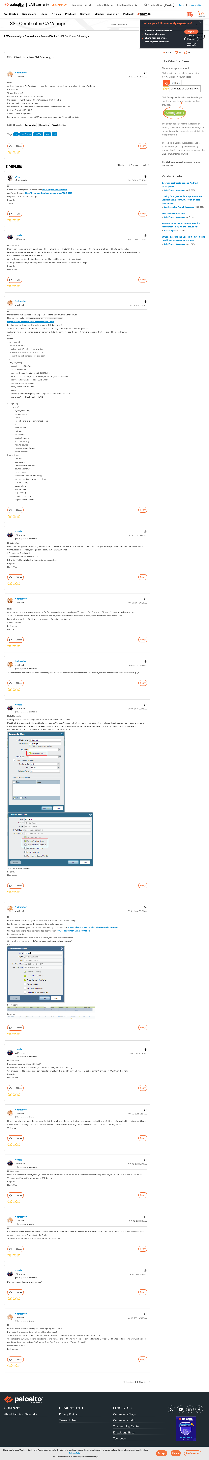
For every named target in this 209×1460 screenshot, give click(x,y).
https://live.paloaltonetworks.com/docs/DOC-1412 (48, 193)
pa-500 (38, 134)
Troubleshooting (59, 125)
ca (16, 134)
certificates (26, 134)
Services (85, 14)
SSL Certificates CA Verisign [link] (74, 36)
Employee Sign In (196, 5)
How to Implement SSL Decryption (73, 931)
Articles (56, 14)
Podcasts (128, 14)
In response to (27, 539)
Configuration (30, 125)
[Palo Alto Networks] (31, 1399)
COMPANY (12, 1408)
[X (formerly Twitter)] (171, 1409)
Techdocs (119, 1438)
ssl (54, 134)
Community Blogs (124, 1414)
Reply (143, 146)
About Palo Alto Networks (20, 1414)
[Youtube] (180, 1409)
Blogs (44, 14)
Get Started (11, 14)
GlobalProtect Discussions (174, 190)
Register (169, 5)
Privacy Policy (75, 1453)
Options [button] (145, 73)
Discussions (29, 14)
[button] (161, 1453)
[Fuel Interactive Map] (189, 14)
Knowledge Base (123, 1432)
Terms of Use (67, 1420)
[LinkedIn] (190, 1409)
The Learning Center (126, 1426)
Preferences (192, 1453)
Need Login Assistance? (191, 44)
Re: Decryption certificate (54, 190)
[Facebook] (199, 1409)
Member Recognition (107, 14)
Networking (44, 125)
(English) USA (155, 5)
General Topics (49, 36)
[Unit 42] (144, 14)
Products (70, 14)
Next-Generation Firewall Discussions (179, 207)
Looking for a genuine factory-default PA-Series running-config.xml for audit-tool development (182, 199)
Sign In (182, 5)
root (47, 134)
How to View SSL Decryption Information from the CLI (93, 927)
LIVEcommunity (13, 36)
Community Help (123, 1420)
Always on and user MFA (173, 213)
